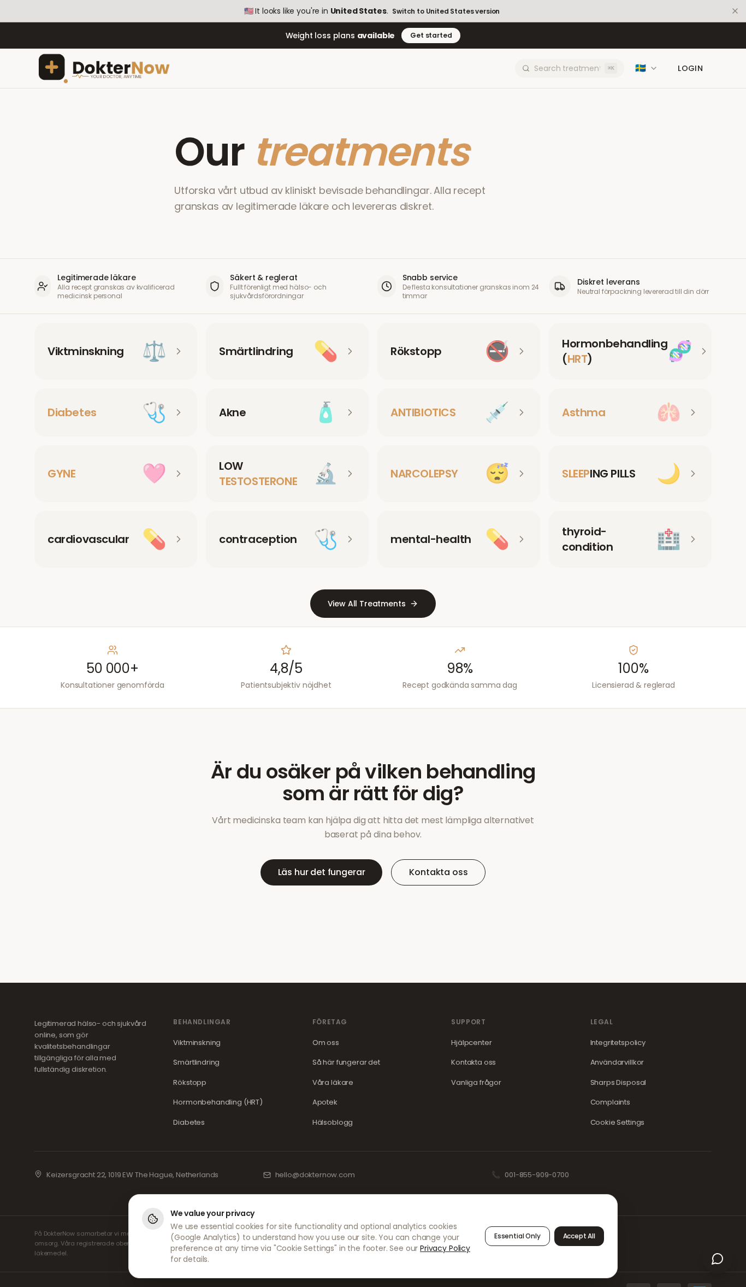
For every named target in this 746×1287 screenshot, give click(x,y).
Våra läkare (332, 1082)
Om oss (325, 1042)
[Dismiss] (735, 11)
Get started (431, 35)
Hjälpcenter (471, 1042)
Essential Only (517, 1236)
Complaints (610, 1102)
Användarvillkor (617, 1062)
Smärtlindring (196, 1062)
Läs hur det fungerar (321, 872)
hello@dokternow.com (315, 1175)
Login (690, 68)
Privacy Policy (445, 1248)
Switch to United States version (446, 11)
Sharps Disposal (618, 1082)
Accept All (579, 1236)
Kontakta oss (438, 872)
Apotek (325, 1102)
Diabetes (189, 1122)
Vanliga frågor (476, 1082)
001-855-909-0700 (537, 1175)
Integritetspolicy (618, 1042)
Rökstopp (189, 1082)
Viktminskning (197, 1042)
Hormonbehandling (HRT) (217, 1102)
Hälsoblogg (332, 1122)
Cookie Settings (617, 1122)
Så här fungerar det (346, 1062)
